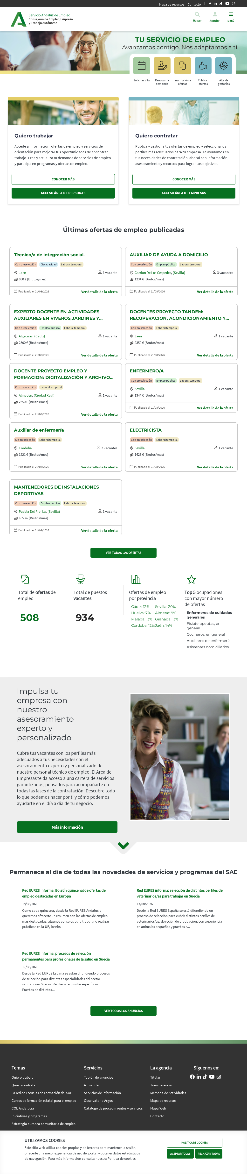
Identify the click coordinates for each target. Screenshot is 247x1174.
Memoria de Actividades (168, 1092)
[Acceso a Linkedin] (199, 1077)
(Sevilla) (179, 272)
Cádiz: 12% (140, 606)
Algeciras (26, 336)
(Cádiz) (39, 336)
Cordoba (25, 448)
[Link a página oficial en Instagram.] (219, 1077)
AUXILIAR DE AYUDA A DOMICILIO (169, 254)
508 (29, 617)
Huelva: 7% (141, 613)
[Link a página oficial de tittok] (205, 1077)
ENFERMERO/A (147, 371)
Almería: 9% (165, 613)
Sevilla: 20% (165, 606)
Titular (155, 1077)
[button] (197, 20)
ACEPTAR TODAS (180, 1153)
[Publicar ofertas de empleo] (203, 68)
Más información (67, 827)
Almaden (25, 395)
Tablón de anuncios (98, 1077)
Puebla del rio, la (32, 511)
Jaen (22, 272)
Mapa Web (158, 1108)
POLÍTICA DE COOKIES (194, 1142)
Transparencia (161, 1085)
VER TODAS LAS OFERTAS (123, 552)
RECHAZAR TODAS (209, 1153)
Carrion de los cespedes (153, 272)
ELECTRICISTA (146, 430)
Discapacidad (49, 264)
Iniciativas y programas (29, 1116)
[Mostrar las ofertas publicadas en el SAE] (182, 68)
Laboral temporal (71, 264)
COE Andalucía (23, 1108)
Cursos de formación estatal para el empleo (44, 1100)
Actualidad (92, 1085)
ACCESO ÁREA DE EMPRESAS (184, 193)
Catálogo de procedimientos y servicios (113, 1108)
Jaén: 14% (163, 625)
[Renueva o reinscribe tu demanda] (162, 68)
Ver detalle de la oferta (99, 291)
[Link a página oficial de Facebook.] (192, 1077)
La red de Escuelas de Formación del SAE (42, 1092)
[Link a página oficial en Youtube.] (212, 1077)
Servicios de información (102, 1092)
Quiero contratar (24, 1085)
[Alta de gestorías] (223, 68)
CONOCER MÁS (63, 179)
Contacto (157, 1116)
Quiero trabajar (23, 1077)
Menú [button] (230, 20)
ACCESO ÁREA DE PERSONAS (63, 193)
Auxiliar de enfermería (39, 430)
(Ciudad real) (44, 395)
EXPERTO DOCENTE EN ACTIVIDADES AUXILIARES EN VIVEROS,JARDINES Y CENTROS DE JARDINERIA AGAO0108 (56, 315)
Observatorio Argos (98, 1100)
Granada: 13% (166, 619)
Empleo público (166, 264)
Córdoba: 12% (143, 625)
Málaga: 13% (141, 619)
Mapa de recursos (171, 4)
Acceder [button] (214, 20)
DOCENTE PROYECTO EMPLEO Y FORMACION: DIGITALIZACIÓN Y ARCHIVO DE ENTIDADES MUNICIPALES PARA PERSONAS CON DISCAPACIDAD (62, 374)
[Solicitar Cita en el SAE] (141, 68)
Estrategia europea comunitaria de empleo (43, 1123)
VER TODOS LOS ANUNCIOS (123, 1011)
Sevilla (140, 388)
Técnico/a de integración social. (49, 254)
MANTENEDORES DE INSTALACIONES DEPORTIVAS (56, 490)
